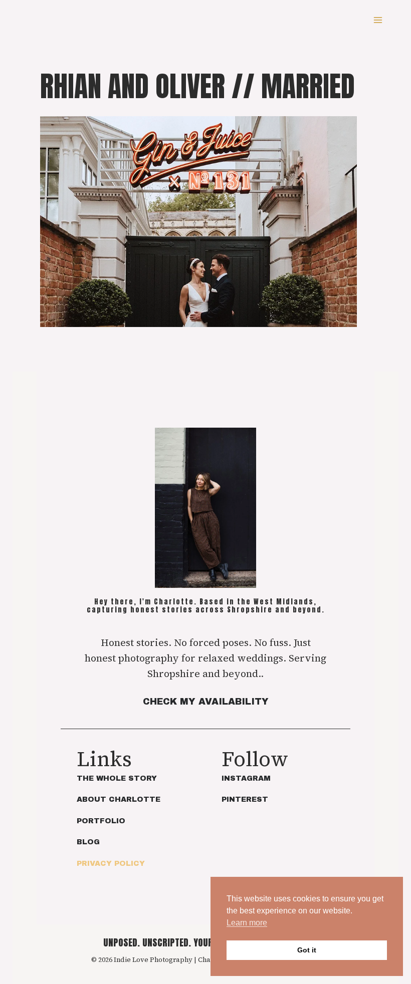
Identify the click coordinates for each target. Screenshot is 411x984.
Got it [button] (306, 950)
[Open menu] (377, 20)
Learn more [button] (247, 922)
